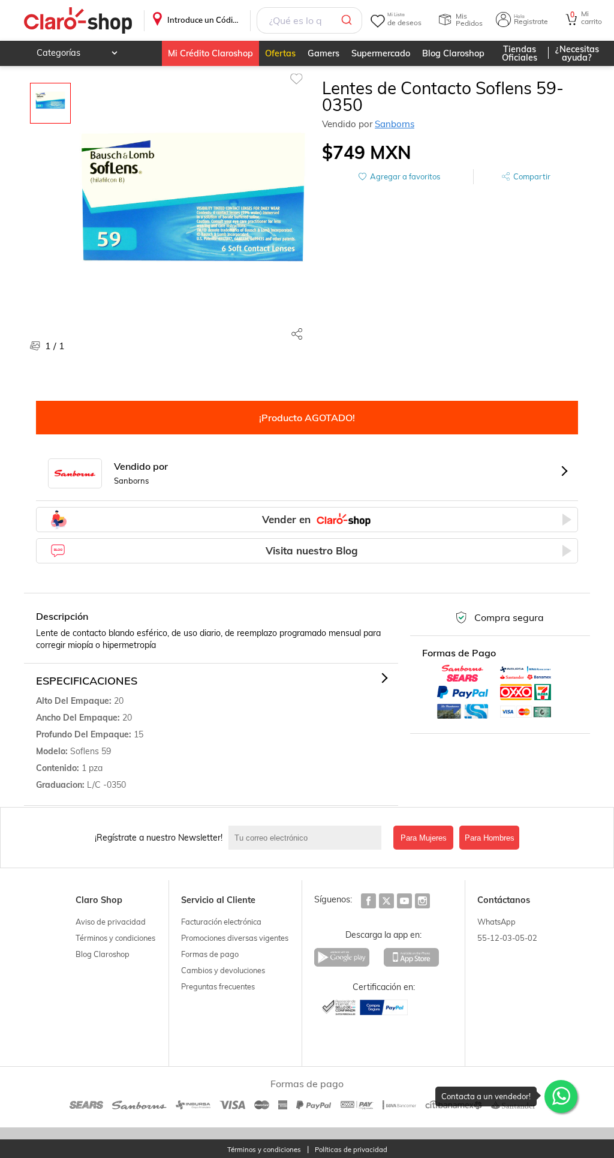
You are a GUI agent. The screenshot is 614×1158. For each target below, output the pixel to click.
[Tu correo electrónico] (307, 838)
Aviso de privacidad (111, 921)
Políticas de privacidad (351, 1150)
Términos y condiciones (115, 938)
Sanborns (394, 124)
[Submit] (349, 20)
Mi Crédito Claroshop (210, 53)
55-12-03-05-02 (507, 938)
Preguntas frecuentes (218, 986)
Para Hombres (489, 837)
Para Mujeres (424, 837)
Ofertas (280, 53)
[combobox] (309, 20)
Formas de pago (210, 954)
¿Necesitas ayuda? (577, 53)
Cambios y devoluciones (223, 970)
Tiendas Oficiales (519, 53)
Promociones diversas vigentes (234, 938)
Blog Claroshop (453, 53)
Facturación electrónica (221, 921)
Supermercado (380, 53)
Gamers (323, 53)
